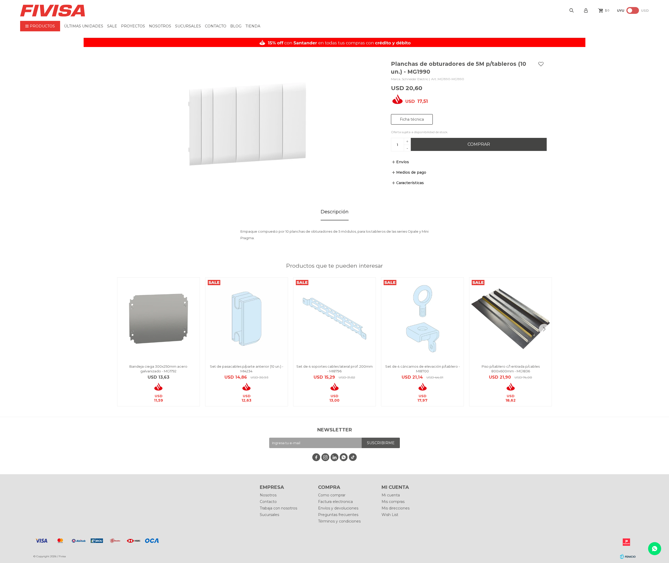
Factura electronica (335, 501)
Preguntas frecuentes (338, 514)
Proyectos (133, 26)
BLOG (235, 26)
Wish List (390, 514)
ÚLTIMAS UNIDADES (83, 26)
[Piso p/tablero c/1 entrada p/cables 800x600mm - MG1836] (510, 318)
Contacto (215, 26)
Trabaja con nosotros (278, 508)
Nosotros (160, 26)
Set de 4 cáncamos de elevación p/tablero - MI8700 (422, 368)
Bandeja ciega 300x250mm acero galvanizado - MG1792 (158, 368)
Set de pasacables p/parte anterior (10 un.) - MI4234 (246, 368)
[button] (544, 329)
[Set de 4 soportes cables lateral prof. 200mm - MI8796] (334, 318)
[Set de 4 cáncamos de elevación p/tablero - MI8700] (422, 318)
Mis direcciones (396, 508)
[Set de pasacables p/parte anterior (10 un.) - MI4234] (246, 318)
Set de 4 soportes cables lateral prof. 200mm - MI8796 (334, 368)
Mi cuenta (391, 495)
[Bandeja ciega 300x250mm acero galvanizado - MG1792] (158, 318)
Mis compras (393, 501)
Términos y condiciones (339, 521)
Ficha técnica (412, 119)
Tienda (252, 26)
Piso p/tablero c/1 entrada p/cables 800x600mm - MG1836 (511, 368)
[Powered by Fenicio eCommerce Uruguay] (628, 556)
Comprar (479, 144)
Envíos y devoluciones (338, 508)
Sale (112, 26)
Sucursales (188, 26)
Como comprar (331, 495)
